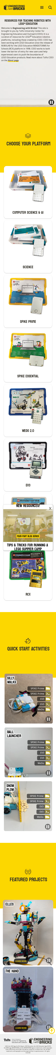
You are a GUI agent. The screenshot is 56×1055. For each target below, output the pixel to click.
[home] (16, 7)
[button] (42, 8)
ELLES (9, 904)
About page (13, 60)
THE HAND (12, 971)
